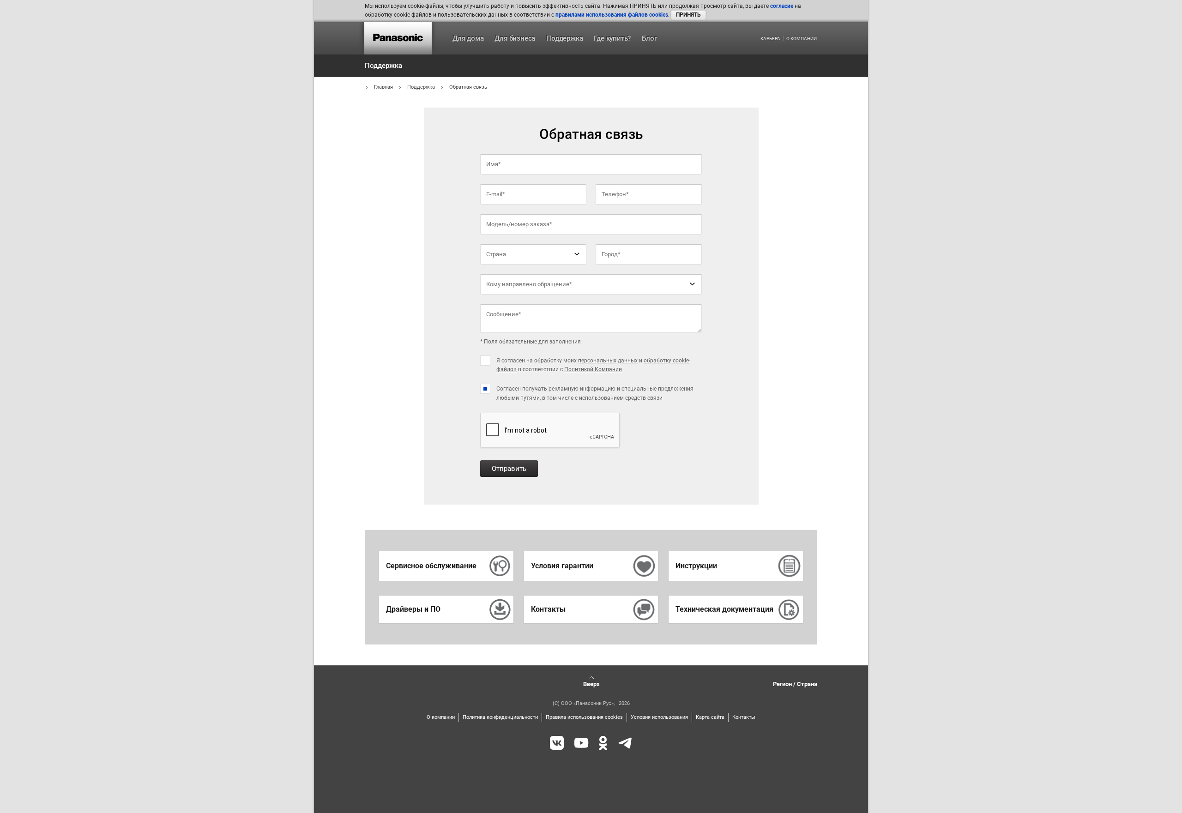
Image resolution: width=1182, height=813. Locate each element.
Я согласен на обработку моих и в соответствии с (593, 365)
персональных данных (608, 360)
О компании (801, 39)
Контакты (743, 717)
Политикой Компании (593, 369)
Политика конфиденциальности (500, 717)
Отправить (509, 468)
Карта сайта (710, 717)
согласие (781, 6)
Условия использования (659, 717)
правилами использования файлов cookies (611, 15)
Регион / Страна (795, 684)
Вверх (591, 684)
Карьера (770, 39)
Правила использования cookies (584, 717)
